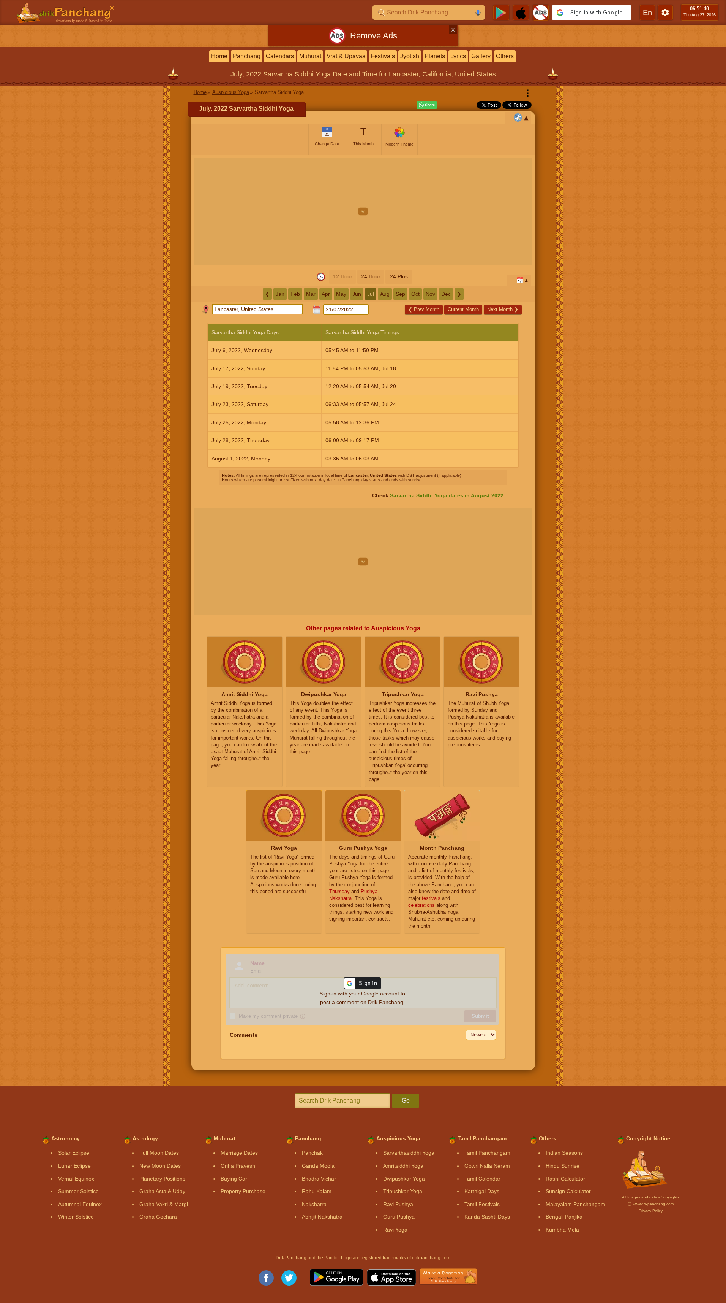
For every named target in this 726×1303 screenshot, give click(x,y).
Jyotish (409, 56)
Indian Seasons (564, 1153)
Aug (385, 294)
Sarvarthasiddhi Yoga (408, 1153)
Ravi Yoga (395, 1230)
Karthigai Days (481, 1191)
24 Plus (399, 276)
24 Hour (370, 276)
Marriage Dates (239, 1153)
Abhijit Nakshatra (322, 1217)
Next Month (502, 309)
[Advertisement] (363, 211)
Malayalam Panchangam (575, 1204)
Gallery (481, 56)
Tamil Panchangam (487, 1153)
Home (219, 56)
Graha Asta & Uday (162, 1191)
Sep (400, 294)
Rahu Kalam (316, 1191)
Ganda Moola (318, 1166)
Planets (435, 56)
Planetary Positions (162, 1179)
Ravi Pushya (398, 1204)
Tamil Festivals (482, 1204)
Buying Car (234, 1179)
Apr (326, 294)
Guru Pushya (399, 1217)
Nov (430, 294)
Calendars (280, 56)
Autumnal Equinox (80, 1204)
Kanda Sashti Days (487, 1217)
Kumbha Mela (562, 1230)
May (341, 294)
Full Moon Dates (159, 1153)
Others (505, 56)
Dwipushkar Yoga (404, 1179)
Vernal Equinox (76, 1179)
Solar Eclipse (73, 1153)
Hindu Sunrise (562, 1166)
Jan (280, 294)
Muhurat (310, 56)
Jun (356, 294)
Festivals (383, 56)
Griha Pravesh (238, 1166)
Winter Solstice (76, 1217)
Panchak (312, 1153)
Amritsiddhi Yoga (403, 1166)
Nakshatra (314, 1204)
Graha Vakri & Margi (163, 1204)
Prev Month (423, 309)
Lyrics (458, 56)
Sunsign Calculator (568, 1191)
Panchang (246, 56)
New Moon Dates (160, 1166)
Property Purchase (243, 1191)
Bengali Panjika (564, 1217)
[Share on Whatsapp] (427, 105)
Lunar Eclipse (74, 1166)
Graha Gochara (158, 1217)
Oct (415, 294)
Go (406, 1100)
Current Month (463, 309)
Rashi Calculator (565, 1179)
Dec (446, 294)
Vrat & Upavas (346, 56)
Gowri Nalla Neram (487, 1166)
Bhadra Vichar (319, 1179)
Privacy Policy (651, 1211)
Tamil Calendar (482, 1179)
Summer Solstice (78, 1191)
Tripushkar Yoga (402, 1191)
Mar (311, 294)
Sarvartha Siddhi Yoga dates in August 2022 (446, 495)
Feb (295, 294)
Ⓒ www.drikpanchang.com (651, 1204)
